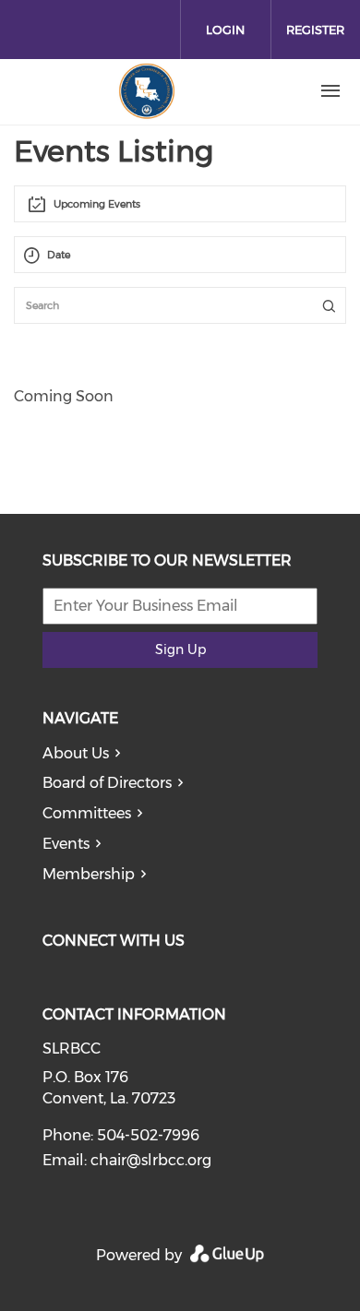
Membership (88, 874)
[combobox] (180, 203)
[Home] (147, 91)
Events (66, 843)
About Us (75, 753)
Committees (86, 813)
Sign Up (180, 649)
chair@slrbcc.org (150, 1160)
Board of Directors (107, 783)
